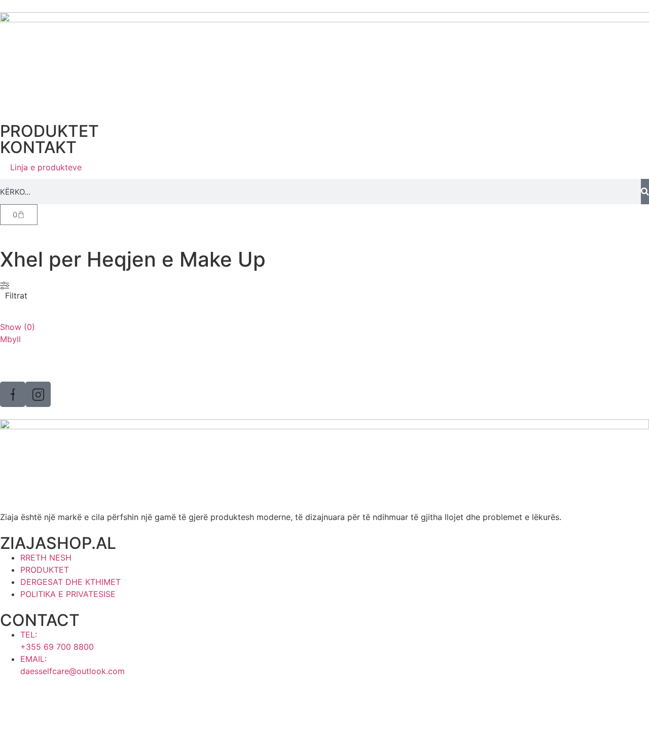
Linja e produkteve (46, 167)
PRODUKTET (49, 131)
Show (17, 327)
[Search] (645, 191)
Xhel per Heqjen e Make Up (133, 259)
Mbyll (10, 339)
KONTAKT (38, 147)
